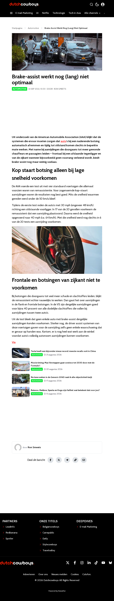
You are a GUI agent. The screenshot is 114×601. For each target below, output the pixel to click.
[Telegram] (67, 460)
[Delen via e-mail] (84, 460)
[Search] (91, 4)
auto (63, 141)
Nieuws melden (59, 574)
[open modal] (102, 4)
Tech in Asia (75, 13)
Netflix (45, 13)
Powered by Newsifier (57, 591)
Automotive (19, 89)
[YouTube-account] (103, 562)
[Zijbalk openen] (11, 13)
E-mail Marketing (24, 13)
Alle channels (91, 13)
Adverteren (29, 574)
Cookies (75, 574)
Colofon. (86, 574)
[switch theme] (97, 4)
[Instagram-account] (82, 562)
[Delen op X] (59, 460)
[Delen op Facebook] (50, 460)
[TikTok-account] (96, 562)
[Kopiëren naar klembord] (75, 460)
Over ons (43, 574)
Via (14, 342)
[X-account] (67, 562)
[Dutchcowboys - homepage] (24, 4)
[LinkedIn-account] (89, 562)
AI (37, 13)
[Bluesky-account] (110, 562)
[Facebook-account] (75, 562)
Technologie (59, 13)
